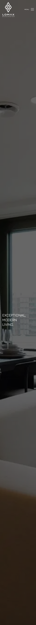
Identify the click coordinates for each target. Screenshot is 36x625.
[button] (31, 8)
